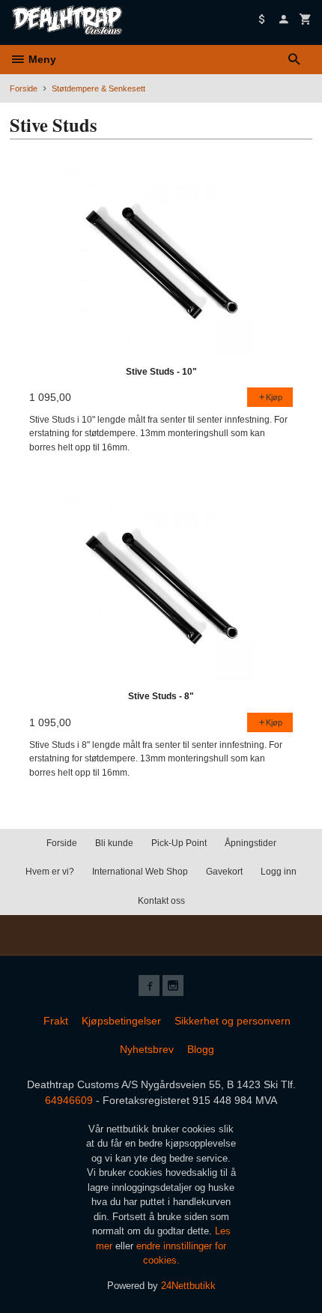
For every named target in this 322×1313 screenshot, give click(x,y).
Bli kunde (114, 843)
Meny (40, 59)
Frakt (55, 1021)
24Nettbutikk (188, 1285)
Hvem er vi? (49, 871)
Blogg (200, 1049)
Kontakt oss (161, 901)
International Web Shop (140, 871)
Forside (23, 88)
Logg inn (279, 871)
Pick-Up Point (179, 843)
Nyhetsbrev (147, 1049)
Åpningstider (250, 843)
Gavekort (224, 871)
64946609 (69, 1100)
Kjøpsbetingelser (121, 1021)
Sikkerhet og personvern (232, 1021)
